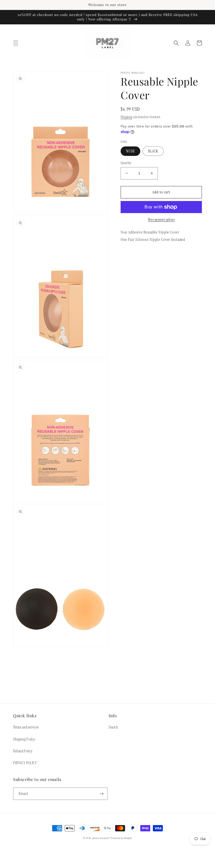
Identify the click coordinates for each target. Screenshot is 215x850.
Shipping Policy (24, 739)
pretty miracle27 (102, 838)
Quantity (126, 163)
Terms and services (26, 727)
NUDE (130, 151)
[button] (16, 43)
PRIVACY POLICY (25, 763)
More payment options (161, 220)
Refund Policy (23, 751)
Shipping (126, 117)
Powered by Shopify (121, 838)
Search (113, 727)
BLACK (153, 151)
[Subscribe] (101, 794)
